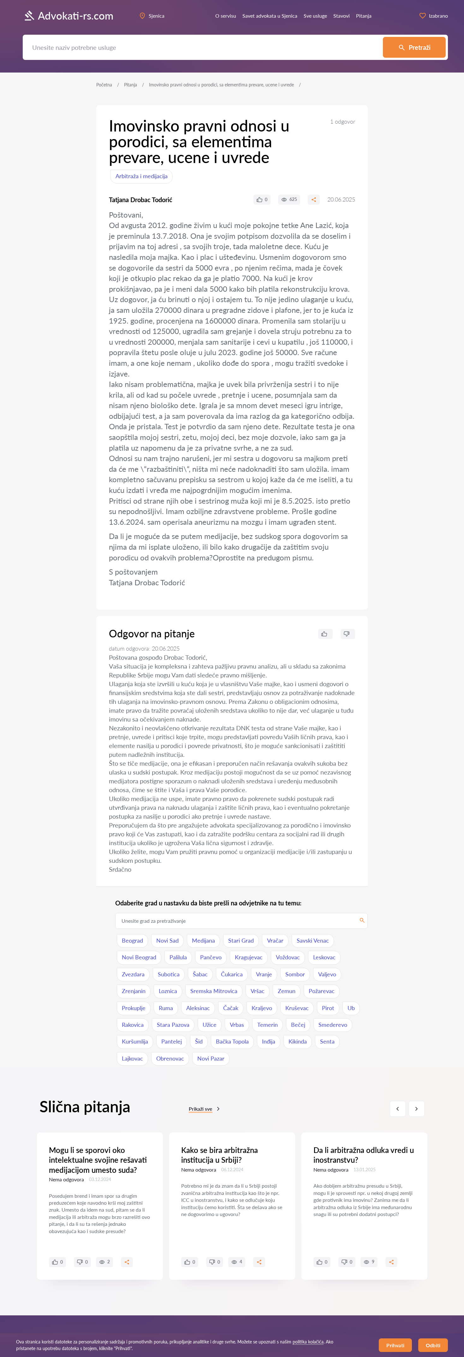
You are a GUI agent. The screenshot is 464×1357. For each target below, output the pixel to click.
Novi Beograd (139, 957)
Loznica (168, 990)
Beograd (132, 940)
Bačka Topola (232, 1041)
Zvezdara (133, 974)
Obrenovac (170, 1058)
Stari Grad (241, 940)
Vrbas (237, 1024)
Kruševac (297, 1007)
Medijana (203, 940)
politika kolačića (308, 1341)
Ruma (166, 1007)
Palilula (178, 957)
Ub (351, 1007)
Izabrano (438, 16)
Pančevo (211, 957)
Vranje (264, 974)
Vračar (275, 940)
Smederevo (332, 1024)
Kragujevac (249, 957)
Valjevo (327, 974)
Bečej (298, 1024)
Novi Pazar (210, 1058)
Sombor (295, 974)
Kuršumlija (135, 1041)
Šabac (200, 974)
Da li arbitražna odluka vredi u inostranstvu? (363, 1154)
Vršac (258, 990)
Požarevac (322, 990)
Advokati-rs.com (75, 15)
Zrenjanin (134, 990)
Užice (210, 1024)
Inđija (268, 1041)
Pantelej (171, 1041)
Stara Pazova (173, 1024)
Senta (327, 1041)
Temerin (267, 1024)
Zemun (286, 990)
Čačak (230, 1007)
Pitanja (130, 84)
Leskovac (324, 957)
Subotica (169, 974)
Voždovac (288, 957)
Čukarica (232, 974)
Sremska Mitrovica (213, 990)
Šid (199, 1041)
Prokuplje (134, 1007)
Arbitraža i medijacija (142, 176)
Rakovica (133, 1024)
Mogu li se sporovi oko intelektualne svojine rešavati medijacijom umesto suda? (98, 1159)
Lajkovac (132, 1058)
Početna (104, 84)
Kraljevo (262, 1007)
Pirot (328, 1007)
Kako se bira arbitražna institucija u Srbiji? (219, 1154)
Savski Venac (313, 940)
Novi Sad (167, 940)
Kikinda (298, 1041)
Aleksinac (198, 1007)
